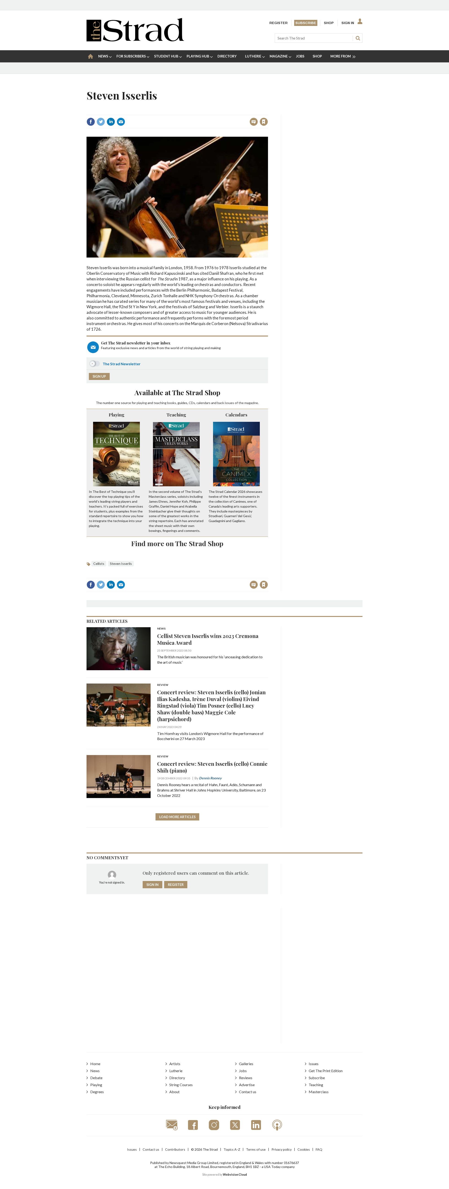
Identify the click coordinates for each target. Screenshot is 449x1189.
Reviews (245, 1077)
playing (142, 403)
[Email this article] (121, 122)
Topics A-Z (232, 1149)
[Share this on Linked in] (111, 122)
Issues (314, 1063)
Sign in (205, 112)
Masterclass (319, 1091)
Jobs (243, 1070)
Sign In (347, 23)
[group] (341, 56)
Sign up (99, 376)
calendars (203, 403)
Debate (96, 1077)
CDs (192, 403)
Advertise (247, 1084)
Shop (329, 23)
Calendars (236, 415)
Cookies (303, 1149)
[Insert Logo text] (135, 40)
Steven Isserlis (121, 564)
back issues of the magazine (237, 403)
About (174, 1091)
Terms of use (256, 1149)
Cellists (98, 564)
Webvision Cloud (235, 1174)
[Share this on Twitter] (101, 122)
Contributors (175, 1149)
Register (278, 23)
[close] (267, 112)
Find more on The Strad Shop (177, 543)
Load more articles (177, 817)
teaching (160, 403)
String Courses (181, 1084)
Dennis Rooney (210, 778)
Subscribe (305, 23)
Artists (174, 1063)
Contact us (247, 1091)
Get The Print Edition (326, 1070)
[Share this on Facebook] (91, 122)
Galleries (246, 1063)
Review (162, 685)
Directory (177, 1077)
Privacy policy (282, 1149)
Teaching (176, 415)
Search (358, 38)
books (171, 403)
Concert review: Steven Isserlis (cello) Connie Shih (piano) (212, 767)
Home (95, 1063)
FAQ (319, 1149)
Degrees (97, 1091)
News (161, 628)
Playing (116, 415)
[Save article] (264, 122)
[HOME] (90, 56)
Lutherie (175, 1070)
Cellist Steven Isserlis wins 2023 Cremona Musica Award (207, 639)
